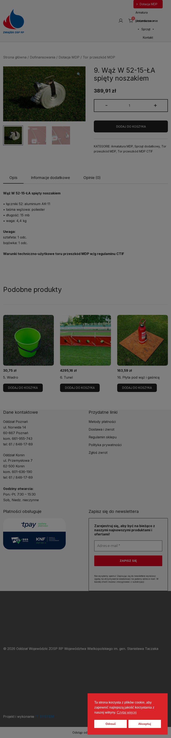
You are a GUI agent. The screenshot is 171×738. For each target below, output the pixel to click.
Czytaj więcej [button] (127, 712)
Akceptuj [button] (144, 723)
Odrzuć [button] (111, 723)
